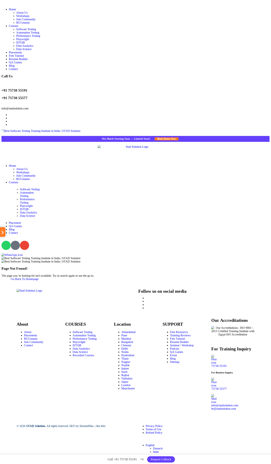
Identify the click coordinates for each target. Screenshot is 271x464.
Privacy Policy (154, 426)
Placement (15, 222)
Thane (125, 358)
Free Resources (179, 332)
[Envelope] (24, 245)
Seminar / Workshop (182, 345)
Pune (124, 335)
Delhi (124, 348)
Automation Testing (27, 32)
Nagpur (125, 361)
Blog (12, 65)
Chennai (126, 345)
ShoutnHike (86, 426)
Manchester (128, 388)
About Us (22, 12)
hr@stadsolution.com (223, 408)
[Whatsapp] (6, 245)
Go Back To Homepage (25, 279)
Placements (15, 52)
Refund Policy (154, 432)
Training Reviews (180, 335)
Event (173, 355)
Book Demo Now (160, 138)
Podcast (174, 348)
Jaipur (124, 381)
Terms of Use (153, 429)
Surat (124, 371)
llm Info (100, 426)
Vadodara (126, 378)
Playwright (22, 39)
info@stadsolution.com (14, 108)
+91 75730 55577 (14, 98)
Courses (13, 25)
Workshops (22, 15)
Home (12, 9)
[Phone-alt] (15, 245)
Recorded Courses (83, 355)
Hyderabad (127, 355)
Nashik (125, 365)
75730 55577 (219, 388)
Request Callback (161, 459)
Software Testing (26, 29)
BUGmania (23, 22)
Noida (124, 351)
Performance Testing (28, 35)
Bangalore (127, 342)
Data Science (24, 49)
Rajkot (125, 375)
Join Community (26, 19)
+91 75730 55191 (14, 90)
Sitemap (174, 361)
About (27, 332)
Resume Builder (18, 59)
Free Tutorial (16, 55)
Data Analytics (24, 45)
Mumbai (126, 338)
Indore (125, 368)
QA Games (15, 62)
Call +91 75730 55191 (122, 459)
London (126, 385)
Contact (13, 69)
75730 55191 (219, 365)
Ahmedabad (128, 332)
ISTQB (20, 42)
